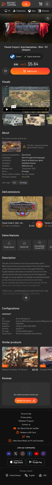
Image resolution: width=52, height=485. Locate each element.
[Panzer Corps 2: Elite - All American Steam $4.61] (22, 208)
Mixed (24, 177)
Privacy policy (26, 417)
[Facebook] (29, 453)
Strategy (25, 171)
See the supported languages (33, 157)
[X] (15, 453)
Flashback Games (29, 163)
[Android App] (36, 461)
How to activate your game (32, 160)
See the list (26, 155)
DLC (14, 182)
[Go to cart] (40, 3)
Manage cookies (26, 471)
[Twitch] (43, 453)
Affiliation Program (26, 421)
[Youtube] (36, 453)
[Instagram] (22, 453)
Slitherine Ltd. (27, 166)
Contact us (26, 424)
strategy (23, 182)
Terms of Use (26, 414)
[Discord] (9, 453)
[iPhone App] (16, 461)
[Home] (9, 4)
